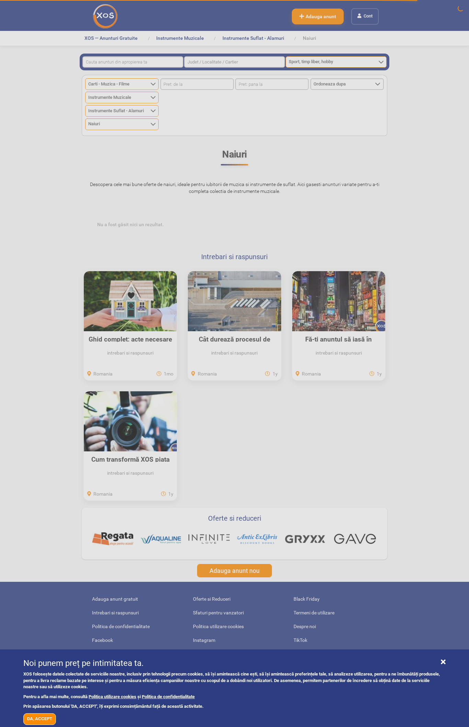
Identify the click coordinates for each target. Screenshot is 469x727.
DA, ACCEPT (39, 718)
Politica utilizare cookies (112, 696)
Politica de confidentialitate (168, 696)
